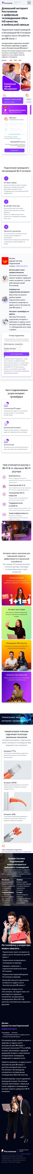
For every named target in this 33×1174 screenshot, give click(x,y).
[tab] (12, 100)
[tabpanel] (16, 131)
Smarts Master (26, 1154)
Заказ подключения (16, 354)
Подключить (14, 150)
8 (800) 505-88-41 (22, 266)
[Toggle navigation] (29, 2)
